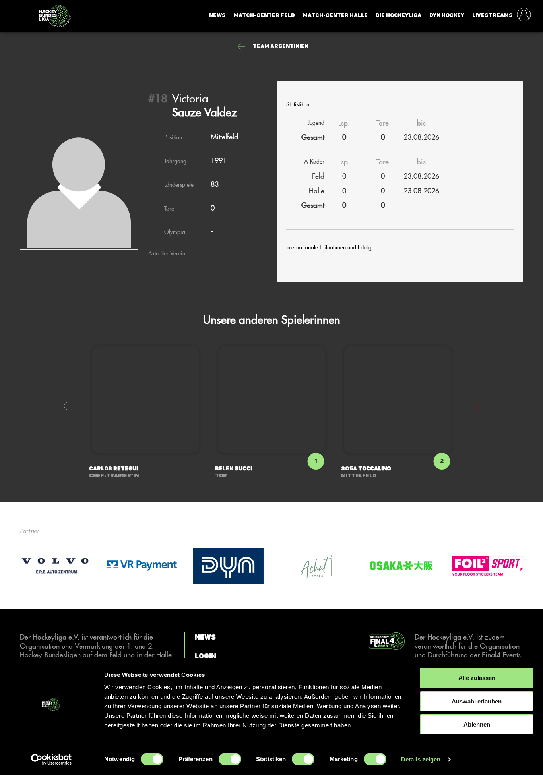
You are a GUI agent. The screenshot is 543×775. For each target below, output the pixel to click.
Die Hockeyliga (398, 15)
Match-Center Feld (264, 15)
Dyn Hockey (446, 15)
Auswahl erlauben (477, 701)
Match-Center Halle (335, 15)
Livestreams (492, 15)
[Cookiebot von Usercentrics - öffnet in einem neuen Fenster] (51, 759)
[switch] (230, 759)
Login (205, 655)
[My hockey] (524, 15)
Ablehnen (476, 724)
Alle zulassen (476, 678)
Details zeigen (420, 759)
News (217, 15)
